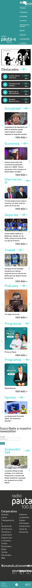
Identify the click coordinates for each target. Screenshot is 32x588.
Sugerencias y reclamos (6, 539)
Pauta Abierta (10, 388)
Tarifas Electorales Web (6, 555)
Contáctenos (24, 526)
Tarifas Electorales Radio (6, 546)
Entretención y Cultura (25, 25)
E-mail (2, 437)
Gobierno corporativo (24, 515)
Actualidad (23, 16)
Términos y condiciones (6, 533)
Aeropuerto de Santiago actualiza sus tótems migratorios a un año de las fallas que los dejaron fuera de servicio (15, 273)
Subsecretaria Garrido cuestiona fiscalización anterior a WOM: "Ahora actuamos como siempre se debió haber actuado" (15, 167)
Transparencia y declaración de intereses (7, 524)
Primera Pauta (10, 352)
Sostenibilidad (24, 39)
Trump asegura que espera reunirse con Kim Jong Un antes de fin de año (15, 203)
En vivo (3, 583)
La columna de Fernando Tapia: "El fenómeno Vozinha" (14, 418)
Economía (23, 20)
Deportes (23, 35)
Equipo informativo (24, 521)
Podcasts (23, 8)
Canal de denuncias (23, 530)
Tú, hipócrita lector (12, 314)
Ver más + (21, 137)
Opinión (22, 30)
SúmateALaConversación (11, 565)
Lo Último (23, 43)
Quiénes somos (4, 515)
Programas (23, 12)
